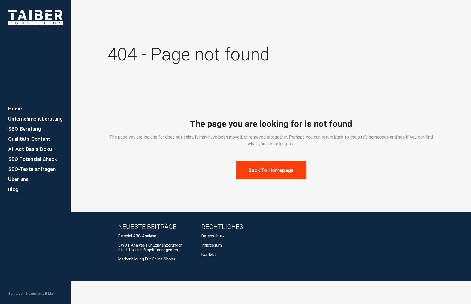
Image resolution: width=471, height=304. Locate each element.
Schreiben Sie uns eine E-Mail (31, 293)
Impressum (211, 245)
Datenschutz (213, 236)
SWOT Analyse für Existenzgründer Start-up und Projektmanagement (150, 247)
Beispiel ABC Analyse (137, 236)
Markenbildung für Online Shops (146, 259)
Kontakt (208, 254)
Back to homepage (271, 170)
